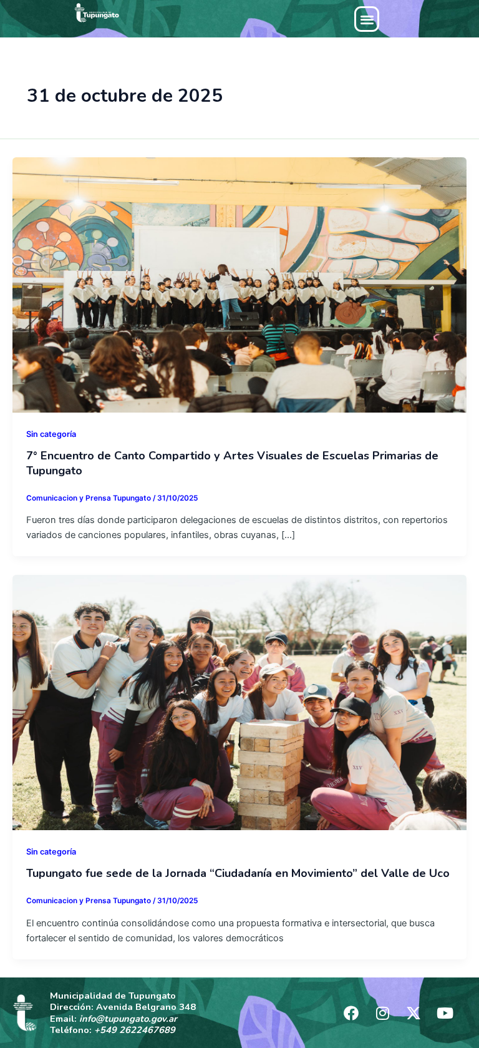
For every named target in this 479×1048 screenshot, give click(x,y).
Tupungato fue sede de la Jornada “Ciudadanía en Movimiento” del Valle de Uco (238, 873)
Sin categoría (51, 434)
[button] (367, 19)
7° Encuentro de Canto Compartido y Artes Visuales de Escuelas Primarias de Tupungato (232, 463)
